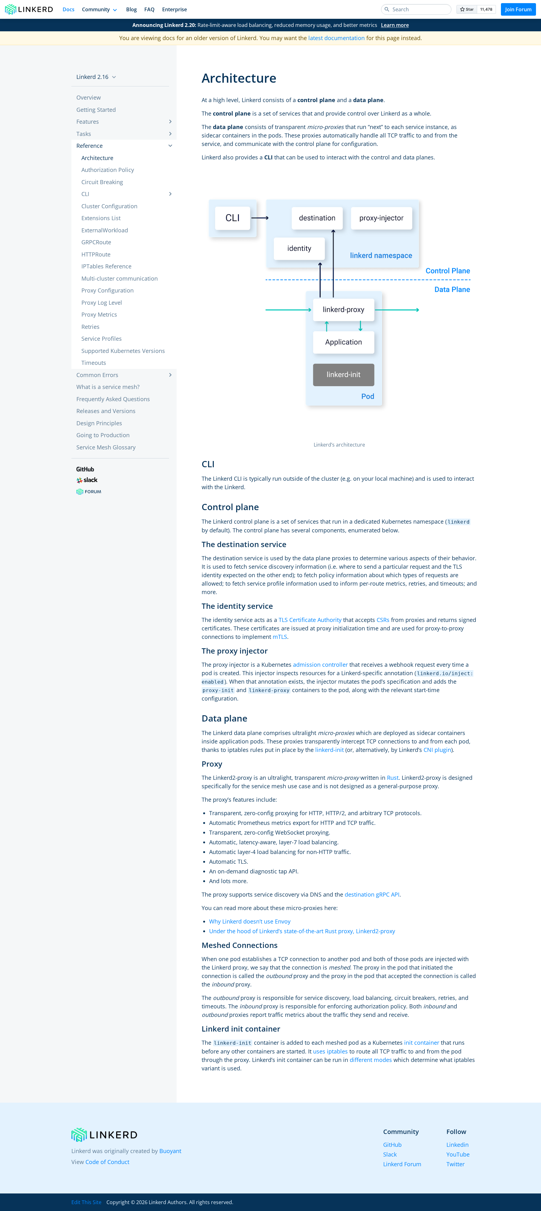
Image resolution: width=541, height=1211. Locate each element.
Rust (393, 777)
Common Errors (97, 375)
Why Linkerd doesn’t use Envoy (250, 921)
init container (421, 1042)
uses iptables (330, 1051)
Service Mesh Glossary (106, 447)
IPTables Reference (106, 266)
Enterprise (174, 9)
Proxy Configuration (107, 290)
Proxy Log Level (101, 302)
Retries (90, 326)
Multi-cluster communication (119, 278)
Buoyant (170, 1151)
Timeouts (93, 362)
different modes (371, 1060)
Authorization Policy (107, 169)
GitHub (392, 1144)
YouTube (458, 1154)
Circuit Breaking (102, 182)
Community (96, 9)
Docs (69, 9)
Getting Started (96, 109)
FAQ (149, 9)
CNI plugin (437, 749)
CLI (85, 194)
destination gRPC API (372, 894)
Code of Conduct (107, 1162)
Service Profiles (101, 338)
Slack (390, 1154)
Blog (131, 9)
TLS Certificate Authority (310, 620)
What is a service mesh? (108, 387)
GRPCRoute (96, 242)
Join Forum (518, 9)
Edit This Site (86, 1202)
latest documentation (336, 38)
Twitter (455, 1164)
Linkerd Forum (402, 1164)
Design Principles (99, 423)
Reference (89, 145)
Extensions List (101, 218)
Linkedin (457, 1144)
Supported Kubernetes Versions (123, 351)
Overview (88, 97)
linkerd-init (329, 749)
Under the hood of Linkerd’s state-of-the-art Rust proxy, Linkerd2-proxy (302, 931)
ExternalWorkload (104, 230)
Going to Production (103, 435)
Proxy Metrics (99, 314)
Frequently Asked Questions (113, 399)
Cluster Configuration (109, 206)
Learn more (395, 25)
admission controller (320, 664)
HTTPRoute (96, 254)
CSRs (383, 620)
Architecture (97, 158)
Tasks (83, 133)
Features (87, 121)
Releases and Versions (106, 411)
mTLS (280, 636)
